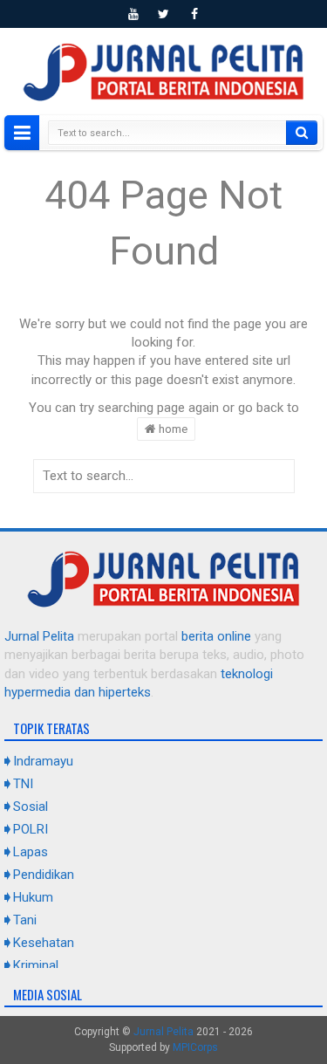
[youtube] (133, 14)
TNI (23, 784)
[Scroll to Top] (164, 1044)
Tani (25, 920)
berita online (216, 636)
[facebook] (194, 14)
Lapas (30, 852)
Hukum (33, 897)
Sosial (30, 806)
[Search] (301, 132)
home (171, 429)
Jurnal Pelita (39, 636)
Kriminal (35, 965)
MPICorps (195, 1047)
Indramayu (43, 761)
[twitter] (164, 14)
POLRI (30, 829)
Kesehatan (43, 943)
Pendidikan (43, 874)
